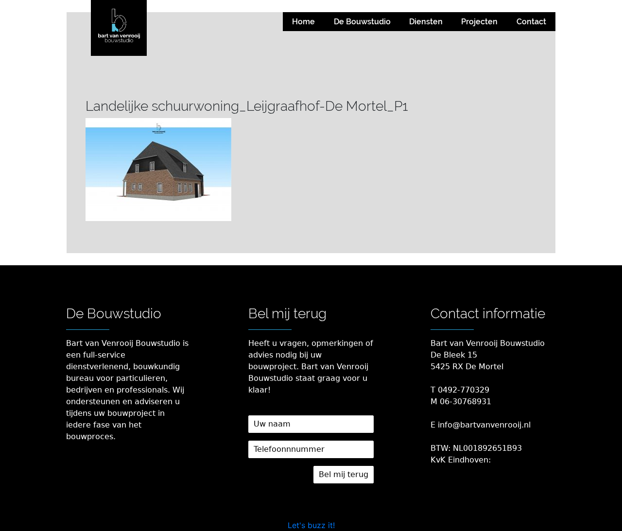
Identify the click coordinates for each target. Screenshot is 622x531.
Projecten (479, 21)
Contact (531, 21)
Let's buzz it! (311, 525)
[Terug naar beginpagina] (119, 28)
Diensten (426, 21)
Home (303, 21)
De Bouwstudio (362, 21)
